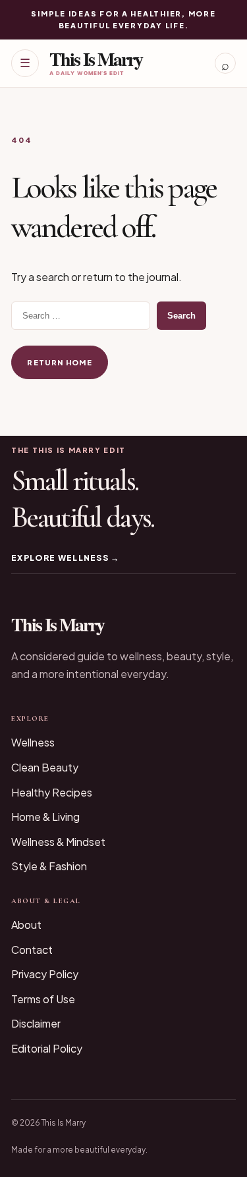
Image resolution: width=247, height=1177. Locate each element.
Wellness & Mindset (58, 842)
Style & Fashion (49, 866)
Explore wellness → (65, 558)
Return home (59, 362)
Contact (32, 949)
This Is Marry (95, 59)
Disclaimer (36, 1023)
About (26, 924)
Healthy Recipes (51, 792)
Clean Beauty (44, 767)
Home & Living (45, 817)
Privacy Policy (44, 974)
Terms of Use (43, 999)
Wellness (33, 742)
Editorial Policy (46, 1048)
